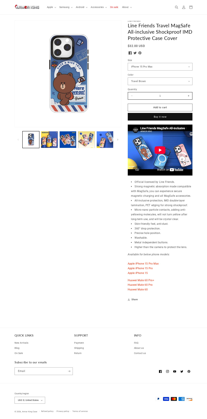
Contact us (140, 353)
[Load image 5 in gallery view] (105, 139)
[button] (51, 7)
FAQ (136, 343)
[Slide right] (117, 139)
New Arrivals (21, 343)
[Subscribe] (69, 371)
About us (139, 348)
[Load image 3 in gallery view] (68, 139)
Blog (17, 348)
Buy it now (160, 116)
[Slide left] (18, 139)
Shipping (79, 348)
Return (78, 353)
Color (130, 74)
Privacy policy (63, 411)
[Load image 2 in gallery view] (49, 139)
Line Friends (134, 21)
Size (130, 60)
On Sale (19, 353)
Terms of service (80, 411)
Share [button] (134, 299)
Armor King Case (30, 412)
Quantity (132, 89)
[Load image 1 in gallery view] (30, 139)
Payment (79, 343)
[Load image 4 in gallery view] (86, 139)
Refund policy (47, 411)
